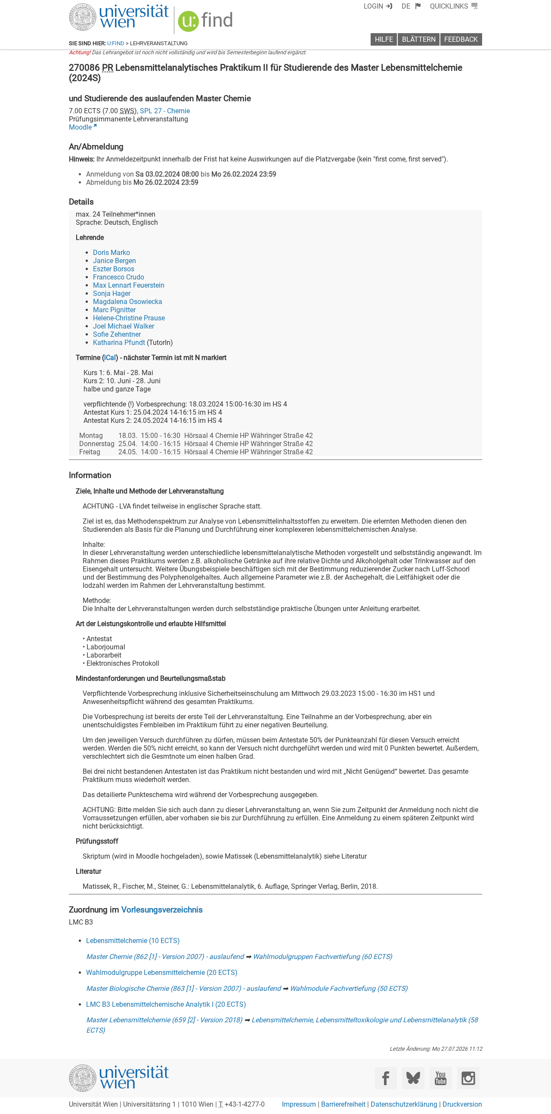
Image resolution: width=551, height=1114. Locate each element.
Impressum (299, 1104)
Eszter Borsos (113, 269)
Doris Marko (111, 252)
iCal (110, 358)
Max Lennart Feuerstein (128, 285)
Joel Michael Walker (123, 326)
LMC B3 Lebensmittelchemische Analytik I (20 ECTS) (166, 1004)
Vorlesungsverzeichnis (162, 910)
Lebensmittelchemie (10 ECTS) (133, 941)
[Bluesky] (413, 1078)
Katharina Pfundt (119, 342)
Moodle (80, 127)
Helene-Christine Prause (129, 318)
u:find (115, 43)
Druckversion (462, 1104)
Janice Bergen (114, 261)
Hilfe (384, 39)
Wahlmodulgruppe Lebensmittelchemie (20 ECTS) (162, 972)
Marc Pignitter (114, 310)
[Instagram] (468, 1078)
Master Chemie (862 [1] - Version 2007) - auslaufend (165, 957)
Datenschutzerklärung (404, 1104)
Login (373, 6)
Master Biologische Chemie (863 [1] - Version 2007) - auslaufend (183, 988)
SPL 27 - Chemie (165, 111)
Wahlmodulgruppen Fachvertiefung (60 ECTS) (322, 957)
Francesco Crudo (118, 277)
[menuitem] (411, 6)
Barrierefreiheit (343, 1104)
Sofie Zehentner (117, 334)
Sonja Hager (111, 293)
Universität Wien (98, 7)
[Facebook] (386, 1078)
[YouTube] (441, 1078)
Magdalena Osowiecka (127, 302)
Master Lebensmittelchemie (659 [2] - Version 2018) (164, 1020)
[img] (206, 24)
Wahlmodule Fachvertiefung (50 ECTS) (349, 988)
